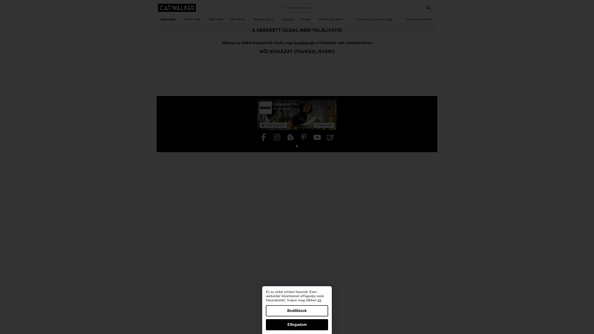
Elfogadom (297, 325)
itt (319, 300)
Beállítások (297, 311)
